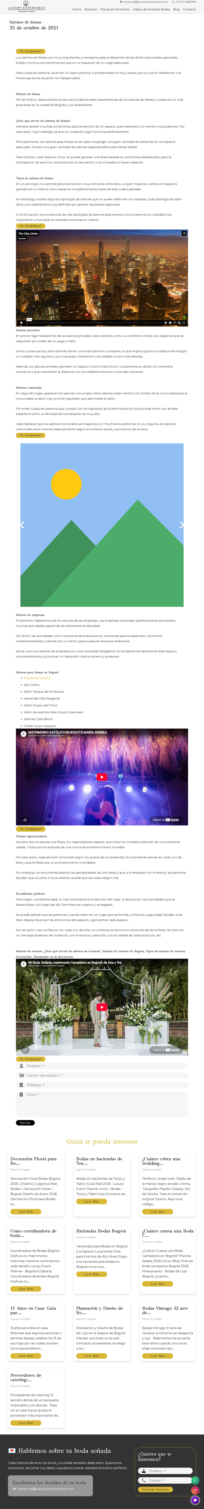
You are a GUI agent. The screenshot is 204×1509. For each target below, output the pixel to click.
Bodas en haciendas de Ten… (99, 1161)
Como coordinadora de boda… (33, 1233)
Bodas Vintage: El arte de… (165, 1310)
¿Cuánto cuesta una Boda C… (168, 1233)
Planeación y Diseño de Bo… (99, 1310)
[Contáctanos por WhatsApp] (195, 1480)
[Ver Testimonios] (195, 1500)
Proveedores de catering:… (25, 1377)
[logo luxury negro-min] (26, 7)
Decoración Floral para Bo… (33, 1161)
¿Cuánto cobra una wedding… (161, 1161)
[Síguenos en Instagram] (195, 1490)
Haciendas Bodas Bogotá (101, 1231)
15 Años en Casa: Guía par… (33, 1310)
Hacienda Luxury (37, 678)
